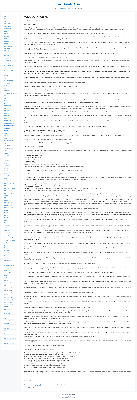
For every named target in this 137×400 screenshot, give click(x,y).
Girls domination (8, 148)
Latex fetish (7, 176)
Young (5, 346)
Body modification (9, 46)
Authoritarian (7, 28)
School (5, 270)
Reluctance (7, 258)
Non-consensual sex (9, 233)
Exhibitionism (7, 105)
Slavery (6, 275)
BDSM (5, 31)
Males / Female (8, 205)
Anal (5, 18)
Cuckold (6, 78)
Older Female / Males (10, 238)
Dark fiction (7, 83)
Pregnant (6, 250)
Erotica (5, 100)
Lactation (6, 173)
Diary (5, 88)
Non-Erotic (7, 235)
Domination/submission (10, 93)
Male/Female (7, 200)
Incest (5, 163)
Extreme (6, 108)
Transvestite (7, 326)
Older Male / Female (9, 240)
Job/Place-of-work (9, 171)
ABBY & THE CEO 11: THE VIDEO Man (35, 385)
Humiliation (7, 160)
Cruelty (6, 75)
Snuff (5, 278)
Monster (6, 220)
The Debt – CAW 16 (30, 387)
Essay (5, 103)
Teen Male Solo (8, 302)
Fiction (5, 133)
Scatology (6, 268)
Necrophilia (7, 225)
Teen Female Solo (9, 288)
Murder (6, 222)
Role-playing (7, 260)
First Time (43, 384)
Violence (6, 331)
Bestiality (6, 33)
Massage (6, 210)
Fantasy (39, 384)
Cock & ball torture (9, 65)
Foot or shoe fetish (9, 140)
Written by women (9, 343)
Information (7, 165)
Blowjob (6, 43)
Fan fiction (7, 110)
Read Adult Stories (72, 4)
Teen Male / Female (56, 384)
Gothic (5, 150)
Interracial (6, 168)
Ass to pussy (7, 26)
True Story (6, 328)
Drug (5, 95)
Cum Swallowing (8, 80)
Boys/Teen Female (9, 58)
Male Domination (8, 191)
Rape (5, 255)
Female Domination (9, 123)
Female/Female (8, 130)
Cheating (6, 63)
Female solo (7, 128)
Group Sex (49, 384)
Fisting (5, 138)
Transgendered (8, 321)
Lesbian (6, 181)
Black (5, 38)
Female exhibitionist (9, 125)
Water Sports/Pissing (10, 338)
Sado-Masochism (9, 265)
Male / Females (8, 186)
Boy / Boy (6, 55)
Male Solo (6, 197)
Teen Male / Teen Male (10, 299)
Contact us (68, 396)
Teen (5, 285)
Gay (5, 143)
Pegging (6, 245)
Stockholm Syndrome (10, 283)
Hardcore (6, 155)
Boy (5, 53)
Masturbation (7, 212)
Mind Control (7, 217)
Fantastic (6, 115)
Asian (5, 21)
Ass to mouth (7, 23)
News (5, 227)
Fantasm (6, 113)
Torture (6, 316)
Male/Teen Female (9, 202)
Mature (6, 215)
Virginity (6, 333)
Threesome (65, 384)
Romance (6, 263)
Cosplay (6, 73)
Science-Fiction (8, 273)
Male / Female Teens (9, 183)
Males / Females (8, 207)
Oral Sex (6, 243)
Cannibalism (7, 60)
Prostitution (7, 253)
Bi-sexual (6, 36)
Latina (5, 178)
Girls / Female (7, 145)
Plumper (6, 248)
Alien (68, 8)
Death (5, 85)
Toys (5, 318)
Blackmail (6, 41)
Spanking (6, 280)
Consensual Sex (32, 384)
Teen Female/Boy (8, 290)
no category (7, 230)
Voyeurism (7, 336)
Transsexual (7, 323)
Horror (5, 158)
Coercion (6, 68)
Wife (5, 341)
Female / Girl (7, 120)
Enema (5, 98)
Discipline (6, 90)
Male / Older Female (9, 188)
